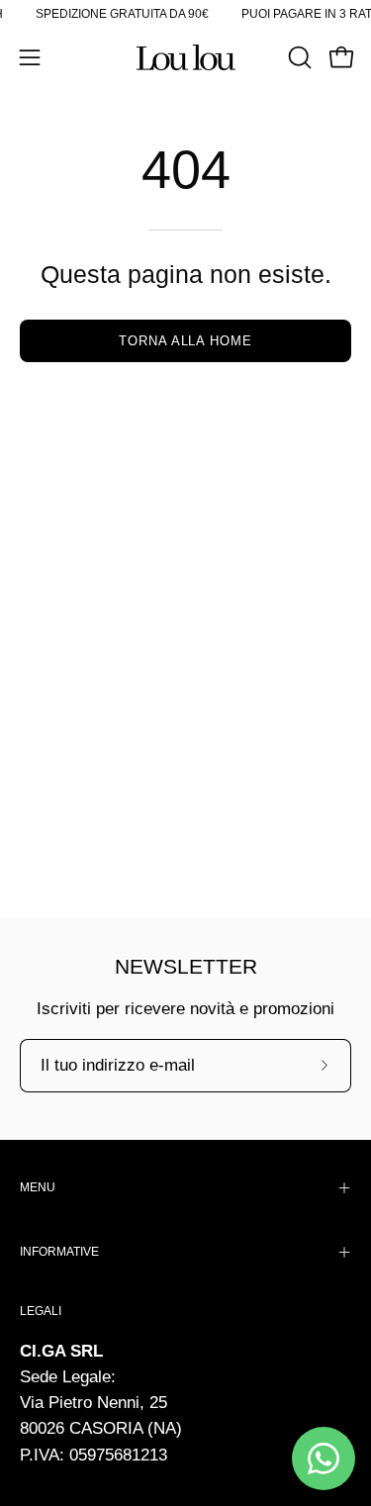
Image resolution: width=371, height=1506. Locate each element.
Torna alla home (185, 340)
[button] (298, 57)
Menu (37, 1187)
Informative (59, 1252)
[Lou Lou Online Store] (186, 57)
